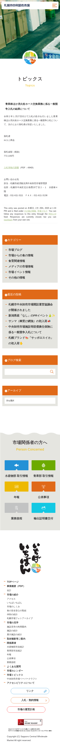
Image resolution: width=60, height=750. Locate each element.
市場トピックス (15, 674)
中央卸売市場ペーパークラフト (22, 678)
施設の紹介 (12, 630)
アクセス (11, 599)
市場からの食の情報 (20, 255)
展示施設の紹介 (14, 634)
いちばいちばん (14, 602)
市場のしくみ (13, 606)
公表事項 (11, 658)
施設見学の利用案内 (16, 626)
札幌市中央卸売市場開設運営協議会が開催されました (30, 307)
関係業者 (11, 643)
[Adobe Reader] (30, 725)
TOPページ (13, 581)
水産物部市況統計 (15, 647)
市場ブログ (15, 249)
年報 (9, 654)
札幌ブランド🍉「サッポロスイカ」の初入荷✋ (30, 340)
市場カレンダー (15, 670)
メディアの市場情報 (20, 266)
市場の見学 (12, 622)
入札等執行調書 (11, 167)
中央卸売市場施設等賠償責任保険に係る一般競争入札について (30, 329)
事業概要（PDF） (16, 586)
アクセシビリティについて (21, 682)
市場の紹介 (12, 594)
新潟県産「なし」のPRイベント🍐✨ (31, 315)
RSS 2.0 (52, 214)
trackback (8, 220)
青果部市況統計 (14, 650)
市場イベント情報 (19, 272)
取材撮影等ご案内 (16, 638)
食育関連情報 (16, 260)
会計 (9, 590)
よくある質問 (14, 666)
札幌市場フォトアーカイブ (20, 618)
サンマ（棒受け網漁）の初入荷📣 (29, 321)
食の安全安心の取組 (16, 610)
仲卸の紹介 (12, 614)
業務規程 (11, 662)
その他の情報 (16, 277)
